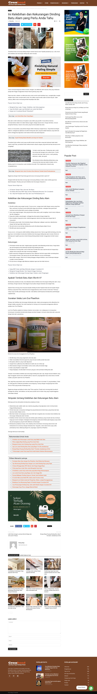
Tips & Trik (67, 671)
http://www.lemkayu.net (23, 544)
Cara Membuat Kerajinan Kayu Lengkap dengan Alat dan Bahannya (52, 668)
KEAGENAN (65, 3)
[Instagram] (13, 676)
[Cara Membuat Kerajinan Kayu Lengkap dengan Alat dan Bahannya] (39, 668)
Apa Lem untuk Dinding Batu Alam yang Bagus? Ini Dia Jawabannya (30, 446)
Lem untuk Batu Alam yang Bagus (24, 116)
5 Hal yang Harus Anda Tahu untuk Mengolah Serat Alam (27, 468)
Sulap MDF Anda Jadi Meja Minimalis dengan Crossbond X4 (26, 269)
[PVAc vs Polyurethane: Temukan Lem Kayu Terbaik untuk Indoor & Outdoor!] (52, 582)
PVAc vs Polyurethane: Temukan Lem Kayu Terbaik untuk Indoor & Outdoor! (51, 590)
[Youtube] (17, 676)
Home (9, 8)
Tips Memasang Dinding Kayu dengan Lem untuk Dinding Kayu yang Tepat (32, 463)
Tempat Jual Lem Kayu (70, 678)
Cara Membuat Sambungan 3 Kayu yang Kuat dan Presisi (76, 146)
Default (13, 8)
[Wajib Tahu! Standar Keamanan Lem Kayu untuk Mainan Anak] (34, 582)
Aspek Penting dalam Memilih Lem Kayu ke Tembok (29, 137)
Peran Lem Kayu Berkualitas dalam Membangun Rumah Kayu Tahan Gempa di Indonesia (15, 590)
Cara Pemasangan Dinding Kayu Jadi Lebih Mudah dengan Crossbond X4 (31, 484)
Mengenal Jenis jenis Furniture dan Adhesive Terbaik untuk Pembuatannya (35, 171)
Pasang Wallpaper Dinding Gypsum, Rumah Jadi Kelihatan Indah (29, 475)
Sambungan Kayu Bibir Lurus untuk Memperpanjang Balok (73, 117)
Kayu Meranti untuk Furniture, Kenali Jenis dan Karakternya (76, 122)
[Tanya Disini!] (90, 688)
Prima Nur (11, 21)
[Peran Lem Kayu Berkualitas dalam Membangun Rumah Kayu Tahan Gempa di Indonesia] (16, 582)
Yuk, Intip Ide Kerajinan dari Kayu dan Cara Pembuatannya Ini (27, 193)
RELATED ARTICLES (13, 555)
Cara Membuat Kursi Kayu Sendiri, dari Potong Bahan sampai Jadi (76, 103)
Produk (39, 3)
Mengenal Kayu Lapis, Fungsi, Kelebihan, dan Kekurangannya (27, 107)
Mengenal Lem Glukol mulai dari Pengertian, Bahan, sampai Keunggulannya (32, 480)
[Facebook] (9, 676)
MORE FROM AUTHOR (25, 555)
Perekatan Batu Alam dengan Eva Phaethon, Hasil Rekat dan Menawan (31, 461)
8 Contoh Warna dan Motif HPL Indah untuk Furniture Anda (28, 477)
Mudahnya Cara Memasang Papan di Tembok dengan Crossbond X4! (30, 482)
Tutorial (66, 685)
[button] (87, 3)
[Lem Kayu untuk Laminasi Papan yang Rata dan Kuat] (34, 564)
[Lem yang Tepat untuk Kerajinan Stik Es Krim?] (38, 683)
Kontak (82, 3)
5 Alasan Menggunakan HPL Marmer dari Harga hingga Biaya (28, 466)
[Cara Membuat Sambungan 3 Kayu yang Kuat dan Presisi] (16, 564)
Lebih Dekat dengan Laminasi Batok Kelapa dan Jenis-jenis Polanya (20, 534)
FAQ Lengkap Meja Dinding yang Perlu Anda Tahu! (25, 442)
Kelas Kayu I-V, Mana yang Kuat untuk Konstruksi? (74, 136)
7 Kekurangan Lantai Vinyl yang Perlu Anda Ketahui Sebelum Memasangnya (32, 451)
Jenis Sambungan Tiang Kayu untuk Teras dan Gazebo (76, 127)
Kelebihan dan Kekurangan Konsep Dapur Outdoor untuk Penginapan (29, 273)
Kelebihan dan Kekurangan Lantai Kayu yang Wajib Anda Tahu (28, 439)
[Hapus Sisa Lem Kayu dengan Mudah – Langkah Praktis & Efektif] (52, 599)
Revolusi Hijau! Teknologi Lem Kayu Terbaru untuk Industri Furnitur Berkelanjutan (34, 608)
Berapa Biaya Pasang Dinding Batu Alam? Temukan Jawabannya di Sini (31, 449)
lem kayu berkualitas (69, 673)
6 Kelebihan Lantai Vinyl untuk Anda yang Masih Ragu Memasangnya (30, 470)
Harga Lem (67, 680)
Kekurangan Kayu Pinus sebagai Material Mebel (25, 487)
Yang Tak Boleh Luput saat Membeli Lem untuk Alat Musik (26, 109)
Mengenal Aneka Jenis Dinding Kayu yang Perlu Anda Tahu (28, 444)
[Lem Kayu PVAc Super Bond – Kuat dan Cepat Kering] (16, 599)
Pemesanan (74, 3)
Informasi (66, 666)
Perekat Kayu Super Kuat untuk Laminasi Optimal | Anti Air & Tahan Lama (52, 572)
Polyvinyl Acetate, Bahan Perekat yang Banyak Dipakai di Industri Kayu (76, 113)
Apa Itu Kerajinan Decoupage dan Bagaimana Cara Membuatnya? (76, 132)
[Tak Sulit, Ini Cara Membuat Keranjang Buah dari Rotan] (40, 676)
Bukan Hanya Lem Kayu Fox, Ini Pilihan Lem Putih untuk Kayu (77, 108)
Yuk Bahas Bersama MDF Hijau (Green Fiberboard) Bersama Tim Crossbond (31, 191)
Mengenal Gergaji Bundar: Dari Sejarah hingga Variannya (26, 271)
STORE (46, 3)
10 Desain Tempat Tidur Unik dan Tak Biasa (22, 189)
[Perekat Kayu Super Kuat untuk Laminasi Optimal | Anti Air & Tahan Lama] (52, 564)
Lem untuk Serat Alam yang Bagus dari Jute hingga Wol (27, 473)
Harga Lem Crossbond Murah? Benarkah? (21, 111)
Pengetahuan (54, 3)
